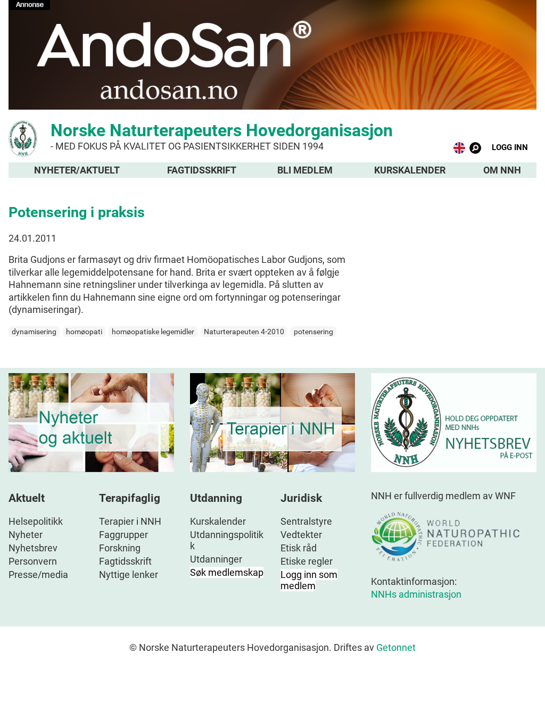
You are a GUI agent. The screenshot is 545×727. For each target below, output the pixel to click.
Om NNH (502, 170)
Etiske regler (306, 561)
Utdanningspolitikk (226, 540)
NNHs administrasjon (416, 594)
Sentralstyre (306, 521)
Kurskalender (409, 170)
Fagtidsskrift (201, 170)
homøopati (84, 331)
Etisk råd (298, 547)
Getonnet (396, 647)
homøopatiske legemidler (153, 331)
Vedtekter (301, 534)
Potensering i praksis (77, 212)
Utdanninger (216, 559)
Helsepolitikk (36, 521)
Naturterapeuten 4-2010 (244, 331)
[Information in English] (459, 150)
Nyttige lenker (128, 574)
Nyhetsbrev (33, 547)
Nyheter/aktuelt (77, 170)
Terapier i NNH (130, 521)
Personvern (33, 561)
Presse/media (38, 574)
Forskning (120, 547)
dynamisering (34, 331)
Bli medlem (305, 170)
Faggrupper (123, 534)
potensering (313, 331)
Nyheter (26, 534)
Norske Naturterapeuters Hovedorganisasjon (222, 136)
